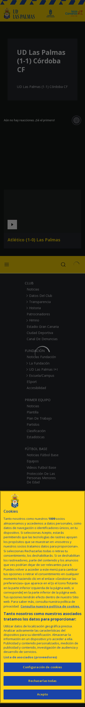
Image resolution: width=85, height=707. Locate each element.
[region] (42, 597)
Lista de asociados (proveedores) (30, 657)
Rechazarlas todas (42, 681)
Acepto (42, 694)
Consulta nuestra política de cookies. (50, 606)
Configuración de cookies (42, 667)
